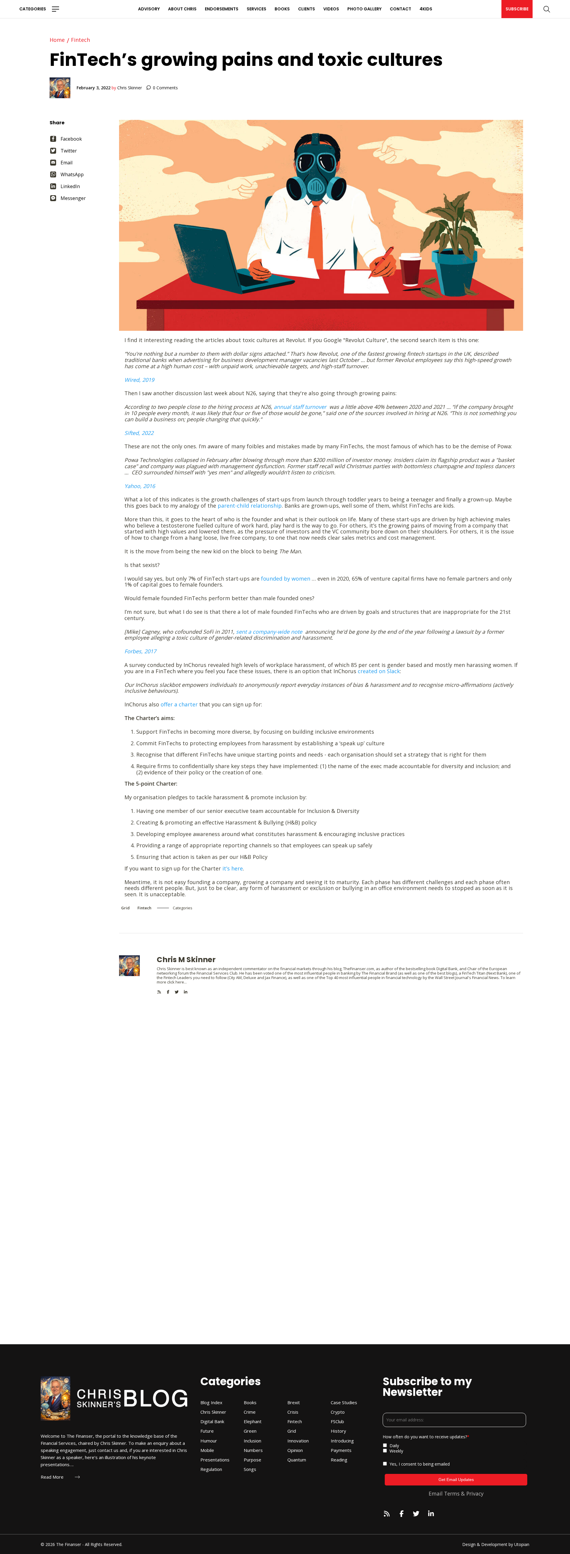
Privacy (475, 1493)
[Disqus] (321, 1068)
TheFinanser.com (358, 968)
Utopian (521, 1544)
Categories (32, 9)
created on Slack (379, 671)
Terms (452, 1493)
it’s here (232, 868)
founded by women (285, 578)
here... (181, 982)
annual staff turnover (300, 406)
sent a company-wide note (269, 631)
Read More (52, 1477)
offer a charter (179, 704)
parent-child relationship (250, 505)
